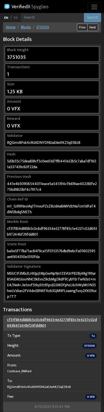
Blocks (26, 27)
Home (10, 27)
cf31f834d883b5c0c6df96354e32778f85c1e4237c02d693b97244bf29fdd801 (52, 323)
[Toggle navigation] (94, 7)
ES (16, 17)
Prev (82, 27)
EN (6, 17)
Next (92, 27)
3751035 (42, 27)
